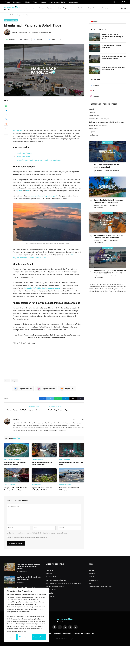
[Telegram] (6, 110)
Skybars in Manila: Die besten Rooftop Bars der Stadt (42, 489)
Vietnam (35, 2)
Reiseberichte (105, 8)
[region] (26, 615)
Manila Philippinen (37, 459)
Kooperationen (93, 580)
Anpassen (11, 637)
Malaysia (43, 2)
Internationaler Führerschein (98, 125)
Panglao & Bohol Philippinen (12, 459)
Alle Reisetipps (107, 142)
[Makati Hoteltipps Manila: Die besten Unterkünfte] (44, 450)
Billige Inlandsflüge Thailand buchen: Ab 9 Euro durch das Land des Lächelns (110, 271)
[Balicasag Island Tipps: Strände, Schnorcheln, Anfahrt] (16, 450)
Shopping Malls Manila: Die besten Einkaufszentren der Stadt (16, 489)
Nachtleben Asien (73, 2)
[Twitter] (6, 119)
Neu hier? (92, 570)
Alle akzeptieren (38, 637)
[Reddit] (6, 124)
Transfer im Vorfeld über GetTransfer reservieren (41, 288)
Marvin (15, 32)
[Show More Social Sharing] (61, 39)
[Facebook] (6, 115)
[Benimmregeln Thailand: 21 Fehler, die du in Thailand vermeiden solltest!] (9, 567)
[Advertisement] (49, 114)
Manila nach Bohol (23, 157)
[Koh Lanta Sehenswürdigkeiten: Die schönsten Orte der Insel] (94, 59)
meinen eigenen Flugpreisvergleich (44, 196)
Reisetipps (50, 8)
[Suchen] (122, 8)
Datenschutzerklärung (19, 631)
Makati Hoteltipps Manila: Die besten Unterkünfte (42, 464)
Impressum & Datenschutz (84, 634)
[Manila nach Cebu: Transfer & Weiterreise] (71, 475)
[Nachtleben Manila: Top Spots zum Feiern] (71, 450)
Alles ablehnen (24, 637)
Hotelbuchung (93, 135)
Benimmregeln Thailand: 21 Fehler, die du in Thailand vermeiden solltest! (29, 566)
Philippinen (27, 2)
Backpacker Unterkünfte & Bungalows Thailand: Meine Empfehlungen (108, 201)
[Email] (6, 128)
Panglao (14, 381)
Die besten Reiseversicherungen (99, 119)
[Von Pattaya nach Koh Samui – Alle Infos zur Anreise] (9, 580)
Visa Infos (92, 109)
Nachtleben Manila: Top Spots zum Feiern (71, 464)
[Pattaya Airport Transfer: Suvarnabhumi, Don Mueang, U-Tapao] (94, 37)
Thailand (7, 2)
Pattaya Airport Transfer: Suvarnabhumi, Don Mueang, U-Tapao (112, 37)
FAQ (90, 583)
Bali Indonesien (17, 2)
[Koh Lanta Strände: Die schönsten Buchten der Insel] (94, 70)
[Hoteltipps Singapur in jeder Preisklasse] (94, 48)
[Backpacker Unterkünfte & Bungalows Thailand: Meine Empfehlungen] (107, 187)
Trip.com (19, 191)
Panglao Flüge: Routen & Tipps (58, 410)
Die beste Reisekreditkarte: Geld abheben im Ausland (106, 166)
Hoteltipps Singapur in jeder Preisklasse (111, 46)
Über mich (92, 573)
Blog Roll (67, 634)
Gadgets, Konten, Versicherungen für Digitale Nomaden (106, 122)
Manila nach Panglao (24, 153)
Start (27, 8)
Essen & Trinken (92, 8)
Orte (33, 8)
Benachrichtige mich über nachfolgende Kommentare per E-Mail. (28, 537)
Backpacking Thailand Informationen (100, 586)
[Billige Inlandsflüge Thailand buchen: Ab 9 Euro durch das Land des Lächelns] (107, 257)
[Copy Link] (6, 132)
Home (5, 15)
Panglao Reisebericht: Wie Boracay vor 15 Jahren (24, 410)
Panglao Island (18, 131)
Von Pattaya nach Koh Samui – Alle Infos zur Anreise (29, 578)
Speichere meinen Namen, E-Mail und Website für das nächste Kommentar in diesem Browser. (38, 533)
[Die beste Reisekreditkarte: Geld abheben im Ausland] (107, 151)
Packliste (41, 8)
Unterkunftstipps (62, 8)
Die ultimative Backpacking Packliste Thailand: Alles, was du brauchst (108, 236)
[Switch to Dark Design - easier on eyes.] (125, 8)
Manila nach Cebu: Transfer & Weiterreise (69, 489)
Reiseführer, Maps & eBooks (57, 2)
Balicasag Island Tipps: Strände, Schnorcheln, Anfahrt (15, 464)
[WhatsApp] (6, 106)
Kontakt (91, 577)
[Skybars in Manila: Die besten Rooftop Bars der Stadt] (44, 475)
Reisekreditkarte (94, 115)
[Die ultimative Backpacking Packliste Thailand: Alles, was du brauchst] (107, 222)
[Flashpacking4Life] (12, 8)
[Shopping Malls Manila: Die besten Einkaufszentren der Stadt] (16, 475)
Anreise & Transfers (78, 8)
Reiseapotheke (93, 128)
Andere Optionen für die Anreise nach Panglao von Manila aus (39, 160)
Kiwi (27, 191)
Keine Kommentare (46, 32)
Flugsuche (92, 132)
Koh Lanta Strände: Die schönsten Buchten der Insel (113, 68)
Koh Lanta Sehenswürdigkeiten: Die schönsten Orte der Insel (114, 57)
